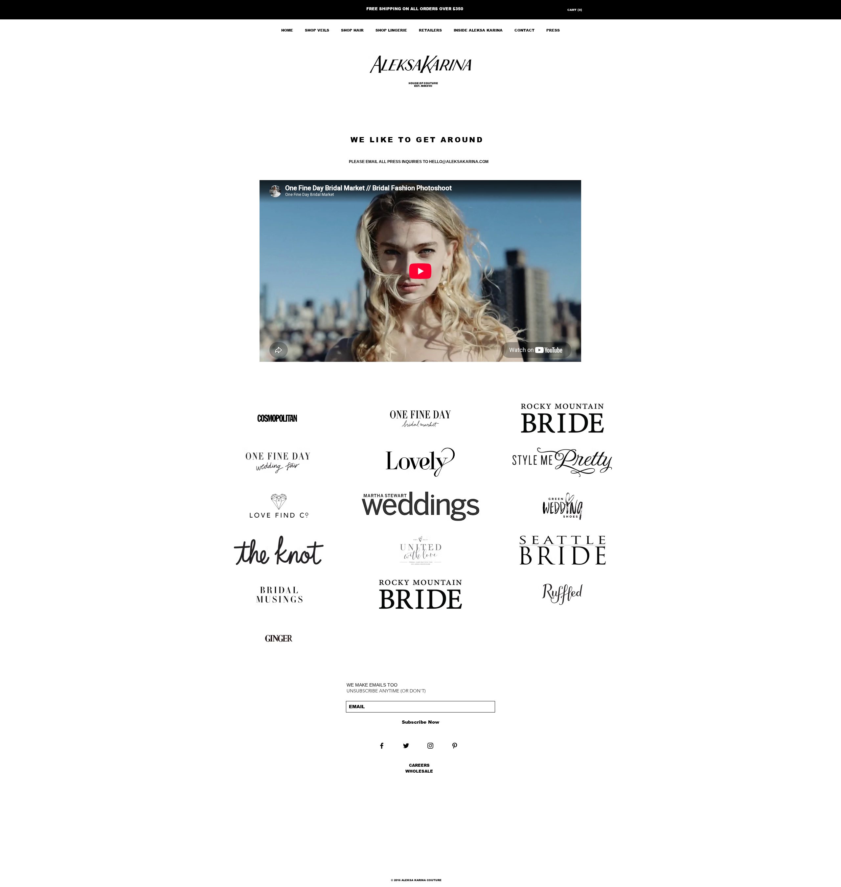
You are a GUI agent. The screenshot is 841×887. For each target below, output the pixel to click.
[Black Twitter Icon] (406, 746)
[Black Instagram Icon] (430, 746)
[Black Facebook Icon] (382, 746)
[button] (572, 10)
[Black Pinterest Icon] (455, 746)
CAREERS (419, 765)
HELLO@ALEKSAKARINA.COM (459, 161)
